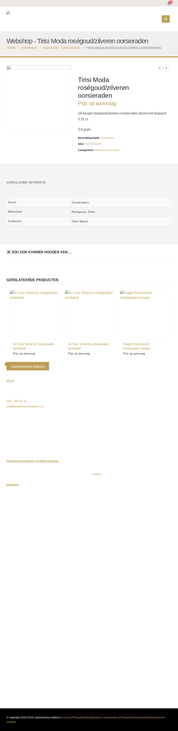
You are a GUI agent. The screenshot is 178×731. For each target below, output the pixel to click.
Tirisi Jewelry (15, 673)
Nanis (10, 605)
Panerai (11, 620)
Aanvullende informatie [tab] (26, 182)
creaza (66, 717)
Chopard (12, 529)
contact (96, 474)
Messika (12, 600)
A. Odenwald (15, 492)
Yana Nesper (15, 694)
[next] (166, 68)
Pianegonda (14, 631)
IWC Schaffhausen (18, 560)
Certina (11, 524)
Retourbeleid (128, 717)
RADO (11, 636)
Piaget (11, 626)
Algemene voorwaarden (104, 717)
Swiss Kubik (14, 662)
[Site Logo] (34, 19)
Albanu (11, 503)
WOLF (11, 688)
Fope (10, 544)
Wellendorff (14, 683)
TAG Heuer (13, 667)
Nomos (11, 610)
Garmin (11, 550)
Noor (9, 615)
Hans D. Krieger (16, 555)
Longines (12, 576)
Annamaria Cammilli (19, 508)
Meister (11, 594)
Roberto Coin (15, 641)
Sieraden (100, 150)
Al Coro (11, 497)
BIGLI (10, 518)
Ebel (9, 534)
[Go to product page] (34, 314)
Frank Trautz (15, 539)
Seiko (10, 652)
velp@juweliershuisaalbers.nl (25, 406)
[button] (166, 19)
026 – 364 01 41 (17, 401)
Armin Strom (14, 513)
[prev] (160, 68)
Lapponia (12, 571)
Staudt (11, 657)
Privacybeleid (80, 717)
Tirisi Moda (113, 150)
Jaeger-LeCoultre (17, 565)
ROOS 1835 (14, 647)
